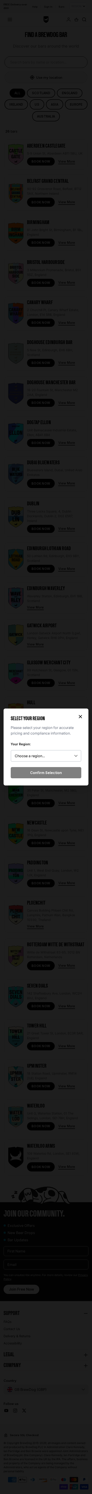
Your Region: (21, 744)
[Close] (80, 716)
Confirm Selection (46, 772)
